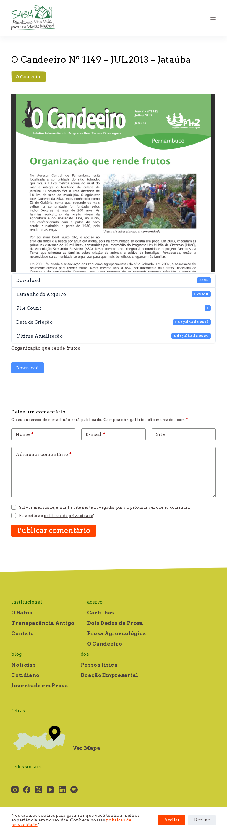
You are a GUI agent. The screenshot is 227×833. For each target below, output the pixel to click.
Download (27, 367)
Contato (22, 633)
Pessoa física (99, 665)
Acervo (95, 602)
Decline (202, 820)
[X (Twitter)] (38, 789)
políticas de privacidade (68, 515)
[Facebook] (26, 789)
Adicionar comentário (44, 454)
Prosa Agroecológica (116, 633)
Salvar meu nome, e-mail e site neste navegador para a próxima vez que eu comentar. (104, 507)
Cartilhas (100, 613)
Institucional (26, 602)
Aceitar (171, 820)
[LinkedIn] (62, 789)
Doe (85, 654)
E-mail (95, 434)
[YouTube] (50, 789)
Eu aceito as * (57, 515)
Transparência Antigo (42, 623)
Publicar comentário (53, 530)
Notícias (23, 665)
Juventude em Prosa (39, 685)
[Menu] (213, 17)
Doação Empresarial (109, 675)
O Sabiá (22, 613)
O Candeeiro (29, 76)
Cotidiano (25, 675)
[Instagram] (15, 789)
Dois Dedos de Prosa (115, 623)
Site (160, 434)
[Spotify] (74, 789)
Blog (16, 654)
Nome (24, 434)
